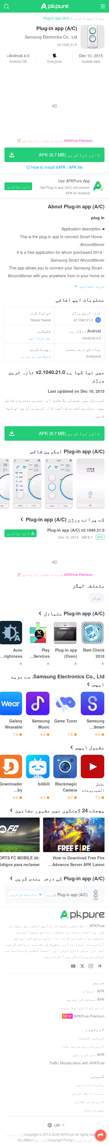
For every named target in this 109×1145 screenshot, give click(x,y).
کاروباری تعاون (89, 1101)
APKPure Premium (89, 1016)
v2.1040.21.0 (83, 319)
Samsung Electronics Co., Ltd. (50, 37)
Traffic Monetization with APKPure (77, 1063)
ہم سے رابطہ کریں (88, 1093)
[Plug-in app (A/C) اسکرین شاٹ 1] (59, 484)
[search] (6, 6)
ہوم (102, 18)
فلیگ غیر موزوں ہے (36, 356)
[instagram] (90, 966)
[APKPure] (54, 6)
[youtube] (73, 966)
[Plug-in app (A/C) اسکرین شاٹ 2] (27, 484)
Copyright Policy (60, 1139)
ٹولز (78, 18)
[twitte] (82, 966)
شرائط (40, 1139)
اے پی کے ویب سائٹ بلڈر (83, 1046)
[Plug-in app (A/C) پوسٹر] (90, 484)
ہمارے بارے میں (90, 1084)
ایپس (90, 18)
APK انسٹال (93, 991)
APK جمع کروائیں (88, 1054)
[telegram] (99, 966)
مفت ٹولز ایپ (40, 338)
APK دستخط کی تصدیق (86, 999)
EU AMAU (25, 1139)
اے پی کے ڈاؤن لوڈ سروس (83, 1007)
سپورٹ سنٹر (94, 1109)
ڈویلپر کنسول (92, 1037)
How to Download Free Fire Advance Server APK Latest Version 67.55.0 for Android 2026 (78, 861)
